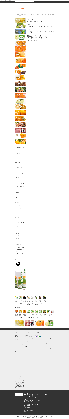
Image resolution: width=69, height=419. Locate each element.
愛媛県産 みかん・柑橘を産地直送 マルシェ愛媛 (20, 251)
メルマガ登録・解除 (37, 401)
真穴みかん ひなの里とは (18, 240)
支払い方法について (37, 394)
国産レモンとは (17, 235)
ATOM (37, 404)
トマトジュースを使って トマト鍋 (19, 247)
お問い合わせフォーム (34, 35)
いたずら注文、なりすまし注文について (20, 253)
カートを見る (46, 394)
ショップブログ (37, 403)
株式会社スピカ (26, 412)
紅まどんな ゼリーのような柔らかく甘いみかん (20, 242)
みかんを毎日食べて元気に (18, 244)
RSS (35, 404)
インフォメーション (17, 233)
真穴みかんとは (17, 238)
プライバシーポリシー (37, 400)
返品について (36, 397)
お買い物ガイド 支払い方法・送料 (19, 249)
